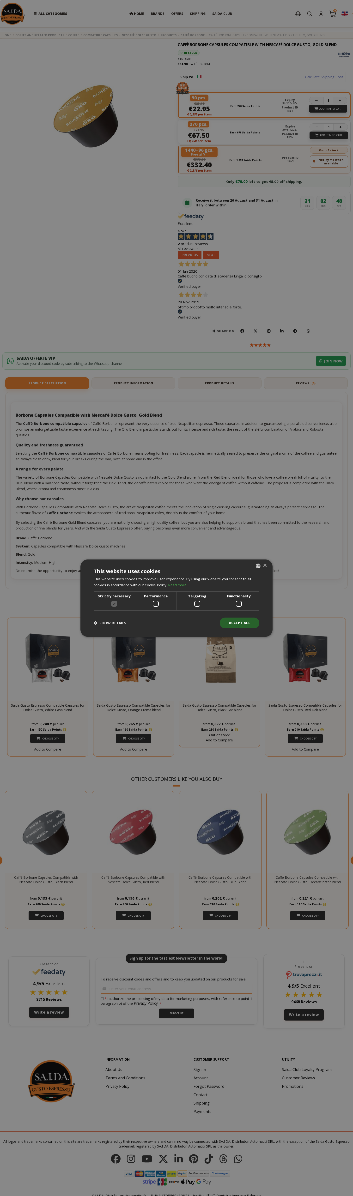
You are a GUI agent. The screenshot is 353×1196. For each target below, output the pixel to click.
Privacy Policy (192, 616)
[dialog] (176, 598)
